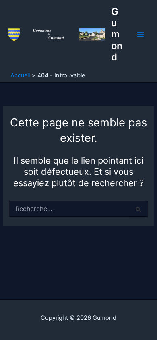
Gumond (116, 34)
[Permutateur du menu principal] (140, 34)
